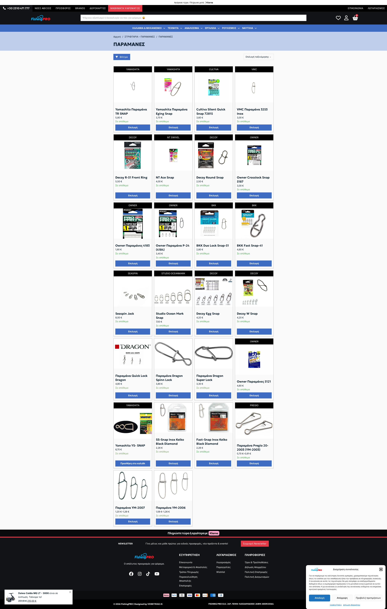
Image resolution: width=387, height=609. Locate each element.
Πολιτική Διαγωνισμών (257, 576)
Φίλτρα (124, 57)
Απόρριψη (342, 597)
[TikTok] (148, 574)
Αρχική (117, 36)
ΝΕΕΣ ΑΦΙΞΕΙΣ (43, 8)
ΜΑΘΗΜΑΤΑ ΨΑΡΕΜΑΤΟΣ (125, 8)
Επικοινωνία (185, 562)
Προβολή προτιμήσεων (368, 597)
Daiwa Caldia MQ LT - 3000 (33, 593)
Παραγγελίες (223, 567)
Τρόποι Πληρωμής (189, 572)
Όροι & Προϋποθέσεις (256, 562)
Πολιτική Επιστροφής (256, 572)
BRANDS (80, 8)
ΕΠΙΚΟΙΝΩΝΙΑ (355, 8)
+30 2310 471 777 (18, 8)
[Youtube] (157, 574)
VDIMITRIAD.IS (155, 604)
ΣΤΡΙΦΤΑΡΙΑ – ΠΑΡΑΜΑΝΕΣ (140, 36)
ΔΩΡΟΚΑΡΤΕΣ (98, 8)
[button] (380, 569)
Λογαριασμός (223, 562)
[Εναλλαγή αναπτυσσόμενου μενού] (4, 8)
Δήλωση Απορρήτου (351, 605)
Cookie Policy (336, 605)
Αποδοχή (319, 597)
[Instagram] (140, 574)
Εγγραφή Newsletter (255, 543)
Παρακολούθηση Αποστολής (188, 578)
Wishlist (220, 572)
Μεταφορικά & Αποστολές (193, 567)
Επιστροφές (185, 585)
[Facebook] (131, 574)
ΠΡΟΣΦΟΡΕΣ (63, 8)
